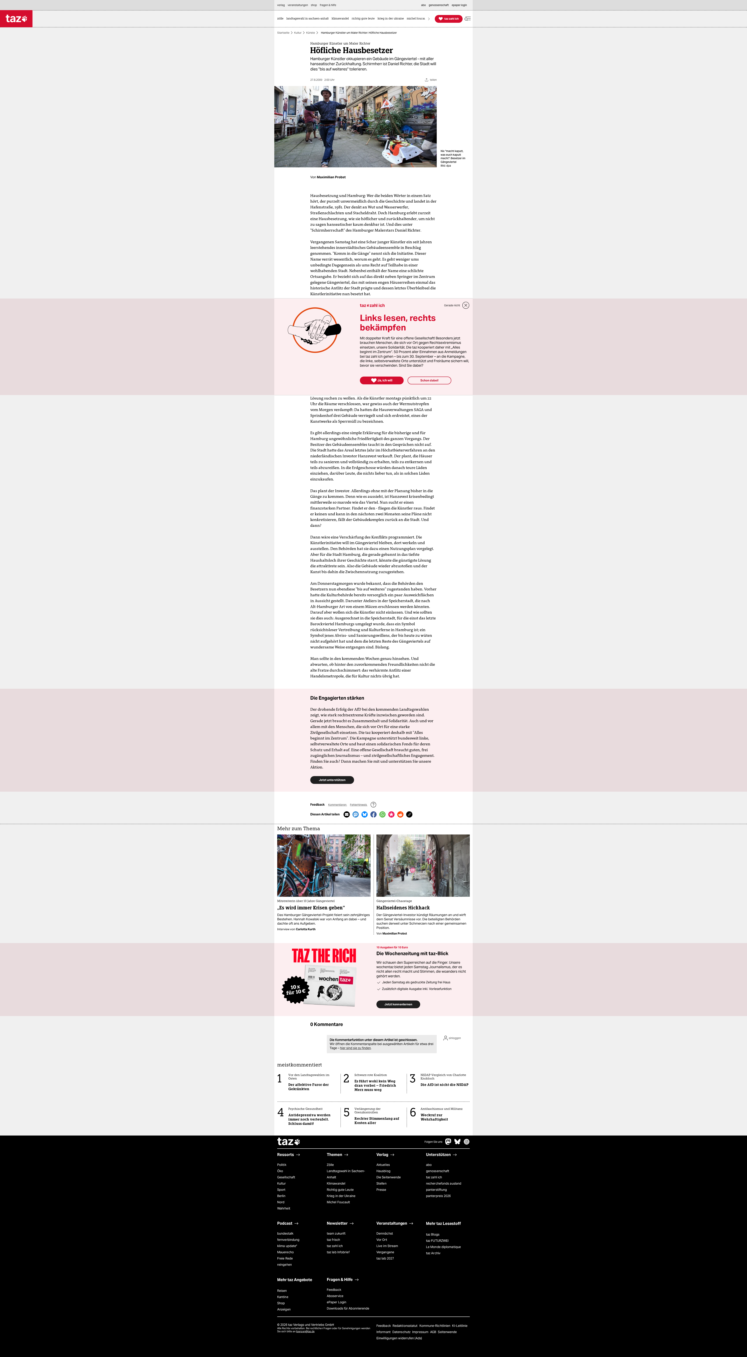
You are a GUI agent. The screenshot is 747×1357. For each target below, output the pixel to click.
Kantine (282, 1297)
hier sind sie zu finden (355, 1048)
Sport (281, 1190)
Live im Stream (387, 1246)
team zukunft (336, 1233)
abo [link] (423, 5)
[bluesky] (457, 1143)
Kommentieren (337, 804)
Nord (280, 1202)
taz (289, 1142)
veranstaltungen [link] (298, 5)
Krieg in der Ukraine (341, 1196)
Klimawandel (336, 1183)
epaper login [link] (459, 5)
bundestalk (285, 1233)
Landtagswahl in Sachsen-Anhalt (346, 1174)
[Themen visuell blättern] (429, 18)
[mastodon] (448, 1143)
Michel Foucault (338, 1202)
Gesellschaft (286, 1177)
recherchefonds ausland (443, 1183)
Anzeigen (284, 1309)
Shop (281, 1303)
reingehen (284, 1265)
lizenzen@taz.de (305, 1331)
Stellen (381, 1183)
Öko (280, 1171)
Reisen (282, 1291)
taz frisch (333, 1240)
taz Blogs (432, 1234)
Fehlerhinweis (358, 804)
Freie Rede (285, 1258)
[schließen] (466, 305)
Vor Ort (381, 1240)
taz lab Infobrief (338, 1252)
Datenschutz (401, 1332)
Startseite (283, 32)
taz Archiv (433, 1253)
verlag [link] (281, 5)
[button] (468, 18)
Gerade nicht (452, 305)
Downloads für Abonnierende (348, 1308)
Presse (381, 1190)
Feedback (334, 1290)
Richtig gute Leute (340, 1190)
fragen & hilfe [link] (328, 5)
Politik (281, 1165)
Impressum (420, 1332)
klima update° (287, 1246)
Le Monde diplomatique (443, 1247)
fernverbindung (288, 1240)
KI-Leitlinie (459, 1326)
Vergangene (385, 1252)
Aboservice (335, 1296)
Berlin (281, 1196)
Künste (310, 32)
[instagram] (467, 1143)
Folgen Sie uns (433, 1142)
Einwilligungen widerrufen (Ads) (399, 1338)
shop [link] (314, 5)
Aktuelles (383, 1165)
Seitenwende (447, 1332)
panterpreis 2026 (438, 1196)
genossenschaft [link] (439, 5)
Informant (383, 1332)
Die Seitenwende (388, 1177)
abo (429, 1165)
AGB (433, 1332)
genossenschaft (437, 1171)
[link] (281, 18)
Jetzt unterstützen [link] (332, 780)
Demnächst (384, 1233)
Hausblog (383, 1171)
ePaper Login (336, 1302)
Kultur (298, 32)
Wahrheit (283, 1208)
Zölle (330, 1165)
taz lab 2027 (385, 1258)
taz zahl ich (434, 1177)
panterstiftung (436, 1190)
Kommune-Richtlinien (435, 1326)
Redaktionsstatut (405, 1326)
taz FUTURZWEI (437, 1241)
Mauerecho (285, 1252)
